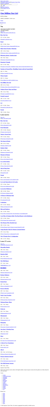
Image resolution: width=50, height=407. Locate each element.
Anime (4, 379)
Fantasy (4, 388)
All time (7, 30)
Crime (4, 382)
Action (4, 375)
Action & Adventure (7, 376)
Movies (1, 3)
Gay (4, 389)
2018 (4, 401)
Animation (5, 378)
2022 (4, 396)
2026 (4, 393)
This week (3, 30)
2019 (4, 400)
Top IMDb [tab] (8, 29)
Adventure (5, 377)
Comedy (4, 381)
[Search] (1, 6)
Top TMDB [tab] (13, 29)
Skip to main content (4, 1)
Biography (5, 380)
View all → (2, 31)
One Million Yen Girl (9, 13)
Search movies (3, 4)
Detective (5, 383)
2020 (4, 398)
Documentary (5, 384)
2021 (4, 397)
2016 (4, 403)
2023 (4, 395)
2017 (4, 402)
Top (8, 3)
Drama (1, 20)
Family (4, 387)
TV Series (5, 3)
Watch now (3, 22)
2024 (4, 394)
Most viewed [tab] (3, 29)
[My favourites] (4, 5)
